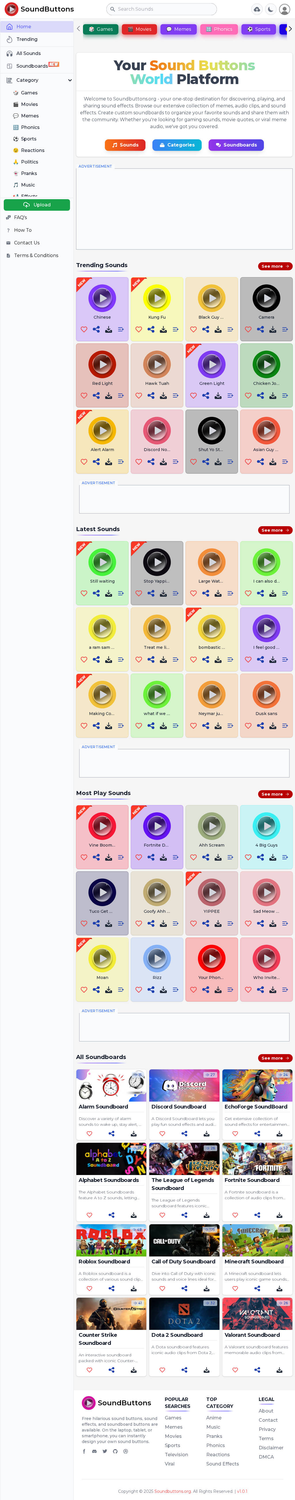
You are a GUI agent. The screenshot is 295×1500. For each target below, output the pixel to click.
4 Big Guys (267, 845)
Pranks (214, 1436)
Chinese (102, 317)
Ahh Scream (211, 845)
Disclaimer (271, 1447)
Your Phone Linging (219, 977)
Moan (102, 977)
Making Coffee (104, 713)
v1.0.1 (242, 1491)
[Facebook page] (84, 1451)
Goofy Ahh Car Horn (165, 911)
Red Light (102, 383)
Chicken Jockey (269, 383)
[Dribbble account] (125, 1451)
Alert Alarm (102, 449)
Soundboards (240, 145)
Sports (172, 1445)
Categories (181, 145)
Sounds (129, 145)
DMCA (266, 1457)
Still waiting (102, 581)
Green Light (211, 383)
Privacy (267, 1429)
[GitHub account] (115, 1451)
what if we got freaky (166, 713)
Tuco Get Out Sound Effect (117, 911)
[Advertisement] (184, 209)
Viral (170, 1464)
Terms (266, 1438)
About (266, 1411)
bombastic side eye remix (225, 647)
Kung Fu (157, 317)
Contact (268, 1420)
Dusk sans (266, 713)
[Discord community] (94, 1451)
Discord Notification (165, 449)
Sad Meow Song (270, 911)
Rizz (157, 977)
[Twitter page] (105, 1451)
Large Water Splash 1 (220, 581)
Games (173, 1418)
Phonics (215, 1445)
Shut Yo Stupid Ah (217, 449)
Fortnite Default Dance (168, 845)
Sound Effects (222, 1464)
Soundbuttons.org (172, 1491)
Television (176, 1454)
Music (213, 1427)
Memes (174, 1427)
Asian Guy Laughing (274, 449)
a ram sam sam (104, 647)
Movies (173, 1436)
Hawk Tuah (157, 383)
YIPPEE (212, 911)
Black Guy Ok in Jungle (222, 317)
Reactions (218, 1454)
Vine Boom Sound (107, 845)
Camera (266, 317)
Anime (214, 1418)
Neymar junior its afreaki (224, 713)
